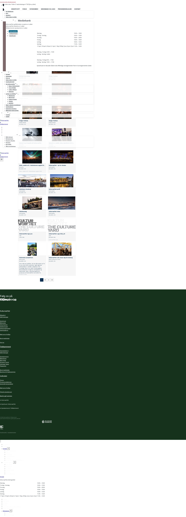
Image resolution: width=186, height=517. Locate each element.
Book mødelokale (4, 338)
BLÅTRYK (11, 103)
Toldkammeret (5, 347)
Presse (2, 380)
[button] (6, 7)
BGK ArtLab (11, 97)
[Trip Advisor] (11, 300)
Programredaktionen (6, 382)
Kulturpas (11, 91)
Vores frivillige (12, 88)
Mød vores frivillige (5, 334)
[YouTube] (6, 300)
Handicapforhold (10, 82)
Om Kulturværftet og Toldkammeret (15, 460)
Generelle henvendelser (6, 384)
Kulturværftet (5, 400)
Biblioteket (3, 323)
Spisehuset (3, 321)
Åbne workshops (11, 146)
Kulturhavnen (3, 325)
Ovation (11, 101)
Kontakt (8, 74)
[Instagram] (3, 300)
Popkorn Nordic (13, 99)
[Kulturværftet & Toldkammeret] (4, 124)
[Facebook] (1, 300)
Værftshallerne (9, 107)
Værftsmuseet (4, 326)
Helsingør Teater (4, 364)
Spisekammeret (4, 357)
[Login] (48, 7)
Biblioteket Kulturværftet (12, 110)
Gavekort (8, 15)
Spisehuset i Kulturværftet (8, 404)
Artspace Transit (4, 362)
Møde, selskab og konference (13, 105)
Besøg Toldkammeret (14, 86)
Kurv (7, 13)
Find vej (8, 78)
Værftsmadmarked (5, 328)
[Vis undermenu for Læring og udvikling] (19, 135)
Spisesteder (9, 76)
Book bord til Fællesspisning (7, 372)
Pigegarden (3, 366)
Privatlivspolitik (3, 432)
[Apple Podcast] (15, 300)
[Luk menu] (0, 441)
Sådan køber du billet (11, 17)
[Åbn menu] (1, 159)
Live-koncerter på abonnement (8, 2)
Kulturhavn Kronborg (11, 108)
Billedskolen (12, 95)
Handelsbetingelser (12, 432)
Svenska (8, 114)
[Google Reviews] (14, 300)
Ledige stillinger (13, 89)
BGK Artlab (3, 360)
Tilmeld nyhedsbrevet (6, 392)
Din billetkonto (9, 11)
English (7, 116)
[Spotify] (2, 149)
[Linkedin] (9, 300)
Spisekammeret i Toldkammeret (10, 408)
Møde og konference (11, 450)
